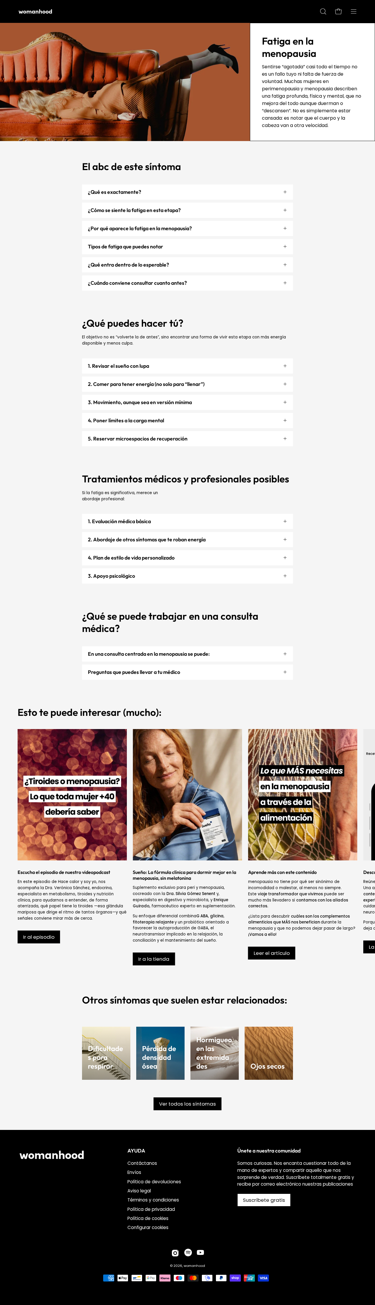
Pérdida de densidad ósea (159, 1057)
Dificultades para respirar (105, 1057)
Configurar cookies (147, 1227)
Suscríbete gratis (264, 1200)
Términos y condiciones (153, 1200)
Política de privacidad (151, 1209)
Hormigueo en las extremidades (214, 1052)
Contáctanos (142, 1163)
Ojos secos (267, 1066)
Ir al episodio (38, 936)
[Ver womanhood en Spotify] (188, 1253)
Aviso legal (139, 1191)
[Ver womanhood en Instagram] (175, 1253)
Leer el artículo (272, 953)
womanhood (194, 1265)
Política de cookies (147, 1218)
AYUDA (136, 1151)
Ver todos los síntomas (187, 1103)
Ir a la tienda (153, 958)
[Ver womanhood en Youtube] (200, 1253)
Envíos (134, 1172)
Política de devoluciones (154, 1182)
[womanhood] (37, 11)
